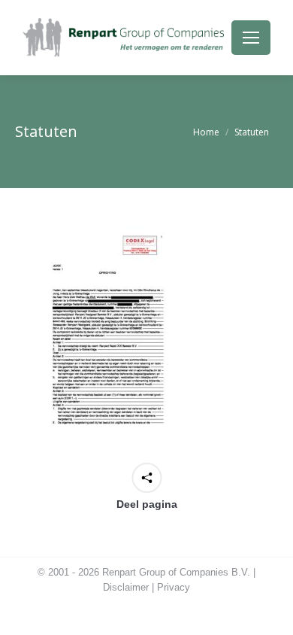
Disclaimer (126, 587)
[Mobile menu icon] (250, 37)
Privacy (173, 587)
